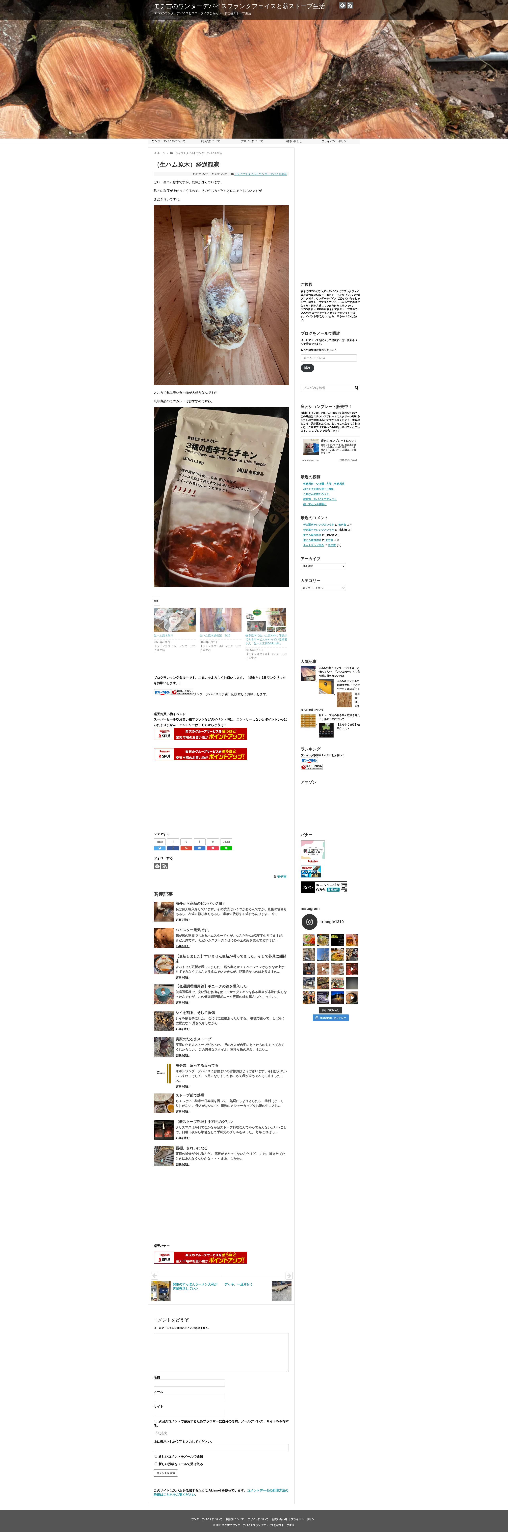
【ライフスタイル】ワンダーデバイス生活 (260, 174)
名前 (157, 1377)
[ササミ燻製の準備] (337, 969)
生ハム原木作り (163, 635)
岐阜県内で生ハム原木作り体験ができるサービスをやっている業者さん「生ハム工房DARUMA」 (266, 639)
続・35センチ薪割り (315, 504)
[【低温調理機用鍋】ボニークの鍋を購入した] (164, 994)
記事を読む (183, 919)
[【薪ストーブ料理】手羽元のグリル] (164, 1130)
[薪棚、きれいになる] (164, 1156)
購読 (307, 367)
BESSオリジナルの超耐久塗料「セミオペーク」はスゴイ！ (348, 685)
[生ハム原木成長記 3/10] (220, 620)
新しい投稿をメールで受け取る (181, 1464)
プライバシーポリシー (335, 141)
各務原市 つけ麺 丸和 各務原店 (323, 483)
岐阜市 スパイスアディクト (320, 499)
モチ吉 (282, 876)
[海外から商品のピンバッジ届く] (164, 912)
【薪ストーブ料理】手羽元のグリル (204, 1122)
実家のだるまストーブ (193, 1039)
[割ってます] (352, 954)
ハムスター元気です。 (193, 930)
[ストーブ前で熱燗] (164, 1103)
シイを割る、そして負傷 (195, 1013)
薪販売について (210, 141)
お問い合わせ (293, 141)
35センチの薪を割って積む (318, 488)
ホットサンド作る (313, 545)
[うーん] (337, 940)
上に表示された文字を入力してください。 (184, 1441)
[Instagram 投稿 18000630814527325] (323, 969)
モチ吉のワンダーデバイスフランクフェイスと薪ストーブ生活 (239, 6)
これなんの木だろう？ (316, 494)
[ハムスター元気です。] (164, 938)
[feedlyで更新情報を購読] (342, 5)
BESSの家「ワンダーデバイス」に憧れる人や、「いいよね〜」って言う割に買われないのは (339, 671)
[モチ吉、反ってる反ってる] (164, 1074)
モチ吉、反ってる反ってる (197, 1065)
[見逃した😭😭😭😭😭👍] (309, 940)
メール (158, 1391)
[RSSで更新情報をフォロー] (350, 5)
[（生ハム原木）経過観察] (200, 848)
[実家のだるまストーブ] (164, 1047)
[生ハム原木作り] (175, 620)
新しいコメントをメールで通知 (181, 1456)
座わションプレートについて (339, 440)
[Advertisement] (187, 796)
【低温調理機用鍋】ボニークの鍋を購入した (211, 986)
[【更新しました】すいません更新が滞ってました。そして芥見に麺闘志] (164, 964)
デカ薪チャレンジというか (318, 524)
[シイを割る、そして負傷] (164, 1021)
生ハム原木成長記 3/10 (215, 635)
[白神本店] (323, 940)
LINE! (226, 841)
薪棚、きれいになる (192, 1148)
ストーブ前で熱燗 (190, 1095)
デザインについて (252, 141)
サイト (158, 1406)
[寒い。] (309, 969)
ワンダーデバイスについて (168, 141)
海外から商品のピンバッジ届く (201, 903)
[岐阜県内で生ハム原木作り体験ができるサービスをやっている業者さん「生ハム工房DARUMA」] (266, 620)
